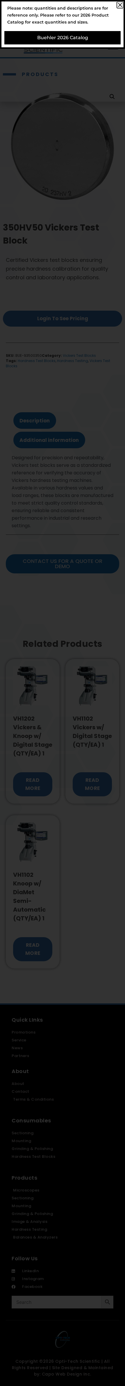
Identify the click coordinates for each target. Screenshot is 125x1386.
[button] (120, 5)
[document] (62, 693)
